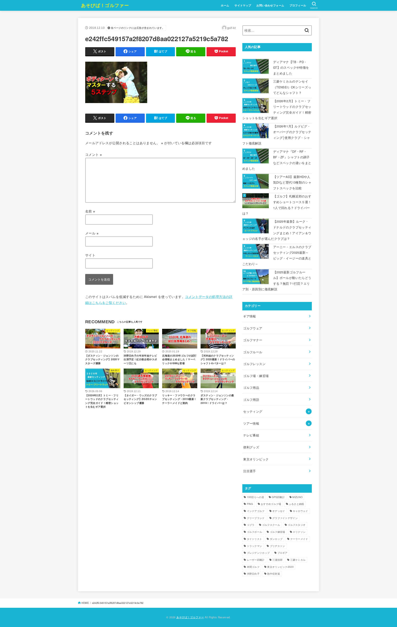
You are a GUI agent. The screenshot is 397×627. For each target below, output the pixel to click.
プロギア (282, 552)
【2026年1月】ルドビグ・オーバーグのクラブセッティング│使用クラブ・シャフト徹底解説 (276, 134)
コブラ (251, 524)
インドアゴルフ (256, 511)
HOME (85, 602)
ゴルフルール (252, 352)
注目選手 (249, 471)
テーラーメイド (299, 539)
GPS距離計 (278, 497)
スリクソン (299, 531)
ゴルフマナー (252, 340)
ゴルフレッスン (254, 364)
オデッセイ (278, 511)
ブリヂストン (277, 546)
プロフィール (297, 5)
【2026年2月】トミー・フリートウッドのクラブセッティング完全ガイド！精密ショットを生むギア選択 (276, 109)
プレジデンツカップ (258, 552)
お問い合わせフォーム (270, 5)
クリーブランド (256, 518)
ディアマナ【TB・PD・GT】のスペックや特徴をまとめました (291, 67)
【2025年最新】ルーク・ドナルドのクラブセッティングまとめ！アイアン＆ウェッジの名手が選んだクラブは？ (276, 230)
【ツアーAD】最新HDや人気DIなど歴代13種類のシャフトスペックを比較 (292, 182)
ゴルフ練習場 (277, 531)
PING (250, 504)
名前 (90, 211)
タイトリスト (254, 539)
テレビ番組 (251, 435)
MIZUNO (297, 497)
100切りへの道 (255, 497)
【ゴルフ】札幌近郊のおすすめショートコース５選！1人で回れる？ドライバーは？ (276, 204)
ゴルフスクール (271, 524)
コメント (93, 154)
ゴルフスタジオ (296, 524)
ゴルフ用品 (251, 387)
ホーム (225, 5)
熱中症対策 (273, 573)
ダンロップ (276, 539)
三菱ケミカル (298, 559)
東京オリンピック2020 (280, 566)
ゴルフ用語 (251, 399)
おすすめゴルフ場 (271, 504)
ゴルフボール (254, 531)
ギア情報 (249, 316)
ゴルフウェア (252, 328)
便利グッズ (251, 447)
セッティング (252, 411)
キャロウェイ (300, 511)
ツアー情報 (251, 423)
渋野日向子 (253, 573)
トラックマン (254, 546)
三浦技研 (277, 559)
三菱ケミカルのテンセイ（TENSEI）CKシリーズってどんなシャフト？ (292, 87)
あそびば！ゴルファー (105, 5)
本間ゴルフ (253, 566)
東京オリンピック (256, 459)
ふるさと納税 (296, 504)
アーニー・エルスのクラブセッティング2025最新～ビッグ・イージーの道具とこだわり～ (276, 255)
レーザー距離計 (256, 559)
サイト (90, 254)
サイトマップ (242, 5)
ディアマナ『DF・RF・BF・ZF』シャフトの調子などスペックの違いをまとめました (276, 160)
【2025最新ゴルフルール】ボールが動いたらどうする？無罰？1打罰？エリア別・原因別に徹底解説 (276, 280)
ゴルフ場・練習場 (256, 376)
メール (92, 233)
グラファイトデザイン (285, 518)
